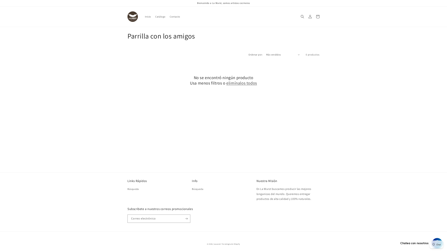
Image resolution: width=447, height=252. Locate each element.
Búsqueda (133, 189)
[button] (302, 16)
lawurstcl (217, 244)
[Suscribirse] (186, 219)
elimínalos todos (241, 83)
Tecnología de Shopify (231, 244)
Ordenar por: (255, 54)
